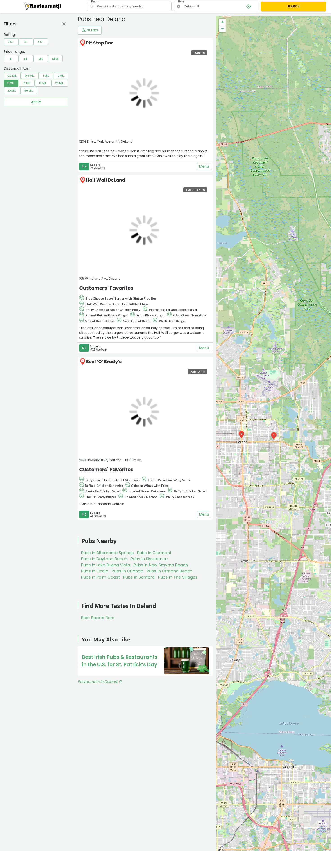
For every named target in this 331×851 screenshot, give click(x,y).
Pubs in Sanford (139, 577)
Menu (204, 166)
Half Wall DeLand (105, 180)
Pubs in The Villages (177, 577)
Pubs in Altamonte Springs (107, 553)
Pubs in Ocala (94, 571)
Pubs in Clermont (154, 553)
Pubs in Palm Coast (100, 577)
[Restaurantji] (42, 6)
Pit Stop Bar (99, 43)
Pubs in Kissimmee (149, 559)
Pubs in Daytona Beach (104, 559)
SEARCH (293, 6)
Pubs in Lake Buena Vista (105, 565)
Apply (36, 102)
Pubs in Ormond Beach (169, 571)
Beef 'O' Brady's (104, 361)
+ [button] (222, 22)
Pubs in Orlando (127, 571)
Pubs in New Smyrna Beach (161, 565)
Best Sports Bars (97, 617)
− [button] (222, 29)
